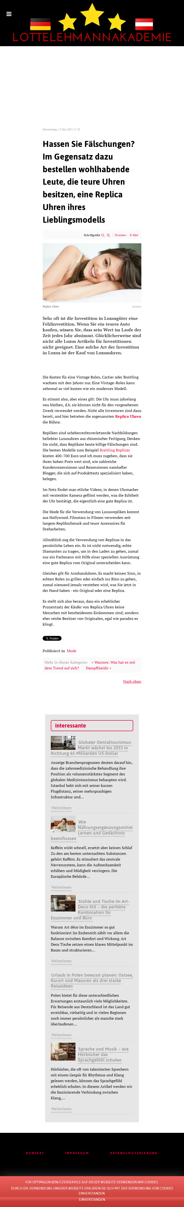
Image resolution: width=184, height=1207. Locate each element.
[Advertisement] (92, 82)
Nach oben (132, 681)
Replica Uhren (128, 416)
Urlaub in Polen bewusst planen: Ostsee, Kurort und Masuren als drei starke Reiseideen (92, 980)
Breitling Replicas (115, 450)
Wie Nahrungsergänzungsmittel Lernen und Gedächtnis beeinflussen (92, 830)
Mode (71, 650)
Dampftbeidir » (98, 668)
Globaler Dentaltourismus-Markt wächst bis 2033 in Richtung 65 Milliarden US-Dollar (91, 748)
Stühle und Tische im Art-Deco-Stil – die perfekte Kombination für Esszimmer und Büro (90, 909)
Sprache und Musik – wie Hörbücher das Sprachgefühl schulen (103, 1054)
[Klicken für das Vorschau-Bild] (92, 272)
